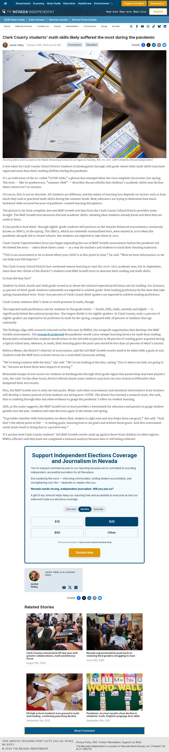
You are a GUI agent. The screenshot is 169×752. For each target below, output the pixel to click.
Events (57, 26)
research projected (51, 334)
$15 (57, 521)
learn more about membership (95, 542)
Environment (101, 3)
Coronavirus (74, 44)
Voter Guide (54, 3)
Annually (98, 509)
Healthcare (84, 3)
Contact (102, 742)
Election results (58, 19)
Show (84, 730)
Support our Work (131, 742)
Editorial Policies (23, 26)
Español (158, 11)
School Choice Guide (84, 19)
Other (112, 532)
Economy (38, 3)
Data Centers (37, 19)
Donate (116, 26)
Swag (104, 26)
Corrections (90, 26)
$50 (57, 532)
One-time (71, 509)
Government (23, 3)
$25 (112, 521)
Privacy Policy (84, 742)
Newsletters (157, 3)
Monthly (85, 509)
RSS (95, 742)
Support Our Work (134, 3)
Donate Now (84, 552)
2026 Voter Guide (14, 19)
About (7, 26)
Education (69, 3)
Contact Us (43, 26)
